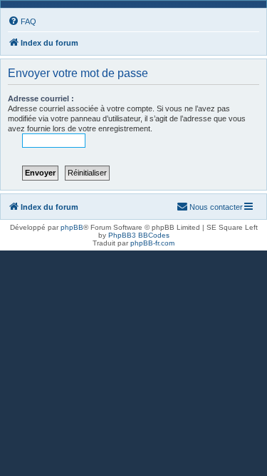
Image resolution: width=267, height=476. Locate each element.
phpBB (72, 227)
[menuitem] (22, 21)
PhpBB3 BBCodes (138, 235)
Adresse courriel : (41, 98)
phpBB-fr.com (152, 243)
